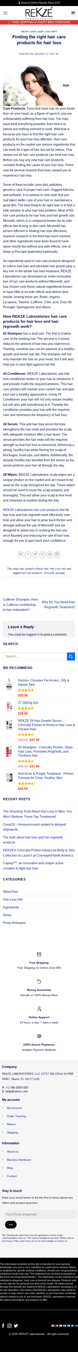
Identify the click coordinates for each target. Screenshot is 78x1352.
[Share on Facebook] (28, 554)
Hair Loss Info (47, 31)
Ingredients (11, 907)
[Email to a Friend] (42, 554)
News (7, 915)
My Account (14, 1108)
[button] (5, 13)
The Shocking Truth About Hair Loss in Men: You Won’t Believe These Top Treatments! (37, 814)
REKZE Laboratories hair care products (31, 510)
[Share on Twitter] (35, 554)
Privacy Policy (13, 1241)
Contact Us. (62, 1241)
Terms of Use (31, 1241)
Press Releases (14, 923)
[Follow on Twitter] (16, 1326)
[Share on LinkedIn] (57, 554)
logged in (33, 634)
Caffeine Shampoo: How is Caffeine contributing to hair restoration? (20, 604)
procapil (60, 572)
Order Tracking (16, 1116)
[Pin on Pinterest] (50, 554)
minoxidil (49, 572)
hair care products (31, 572)
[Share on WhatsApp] (21, 554)
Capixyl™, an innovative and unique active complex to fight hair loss (33, 865)
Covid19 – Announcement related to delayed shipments (34, 827)
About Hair (28, 31)
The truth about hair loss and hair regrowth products (33, 840)
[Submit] (71, 656)
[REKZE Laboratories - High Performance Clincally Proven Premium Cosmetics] (39, 13)
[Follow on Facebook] (3, 1326)
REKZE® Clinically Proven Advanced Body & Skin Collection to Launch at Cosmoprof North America (39, 853)
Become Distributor (19, 1159)
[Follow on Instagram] (9, 1326)
